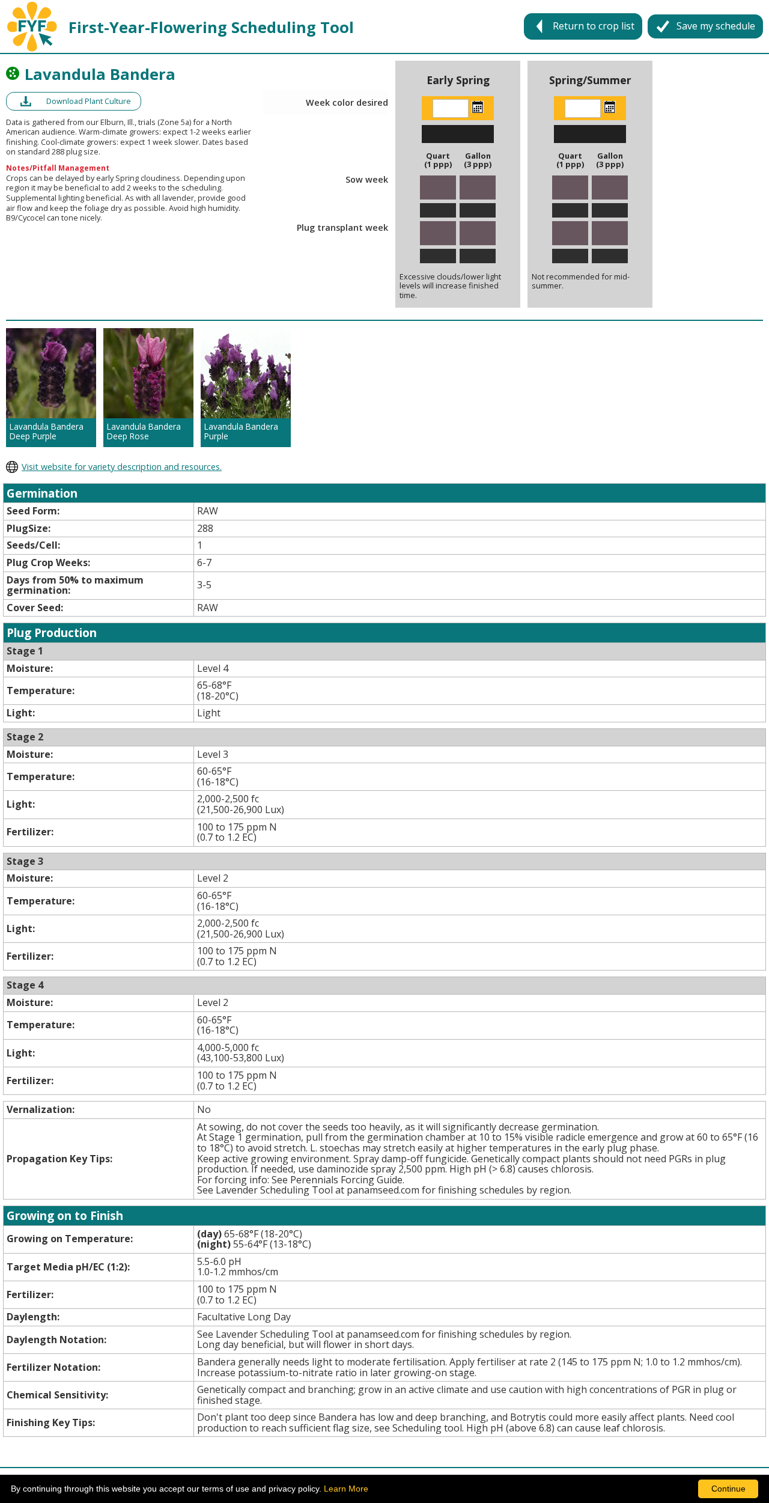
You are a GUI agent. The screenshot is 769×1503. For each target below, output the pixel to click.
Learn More (346, 1488)
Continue (728, 1488)
